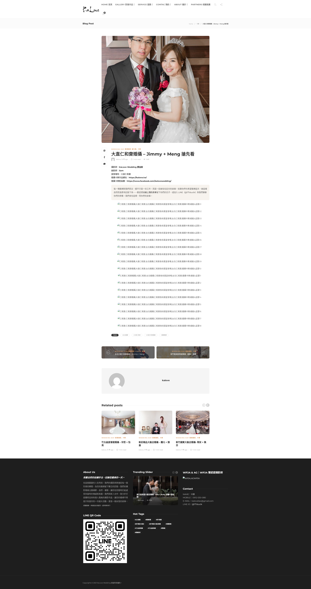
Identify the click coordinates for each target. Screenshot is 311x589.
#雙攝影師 (137, 532)
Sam (121, 170)
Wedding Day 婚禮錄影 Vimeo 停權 (130, 351)
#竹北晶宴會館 (152, 528)
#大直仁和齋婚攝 (150, 335)
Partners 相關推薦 (200, 4)
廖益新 (140, 167)
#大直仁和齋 (137, 335)
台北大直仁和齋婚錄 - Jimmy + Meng (129, 354)
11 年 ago (147, 450)
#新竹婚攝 (159, 520)
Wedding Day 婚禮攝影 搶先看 (124, 149)
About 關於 (180, 4)
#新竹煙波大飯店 (139, 524)
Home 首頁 (106, 4)
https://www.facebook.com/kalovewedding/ (149, 181)
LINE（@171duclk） (187, 192)
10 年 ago (124, 159)
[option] (118, 430)
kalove (118, 159)
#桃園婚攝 (168, 524)
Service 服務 (144, 4)
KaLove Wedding (128, 167)
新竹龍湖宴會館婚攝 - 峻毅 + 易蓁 (183, 354)
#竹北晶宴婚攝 (139, 528)
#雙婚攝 (163, 528)
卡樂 (198, 24)
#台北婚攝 (125, 335)
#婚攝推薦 (164, 335)
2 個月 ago (140, 500)
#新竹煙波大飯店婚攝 (155, 524)
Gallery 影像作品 (124, 4)
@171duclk (197, 504)
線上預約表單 (150, 192)
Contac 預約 (162, 4)
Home (191, 24)
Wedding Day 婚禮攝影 (182, 351)
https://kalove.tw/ (138, 177)
